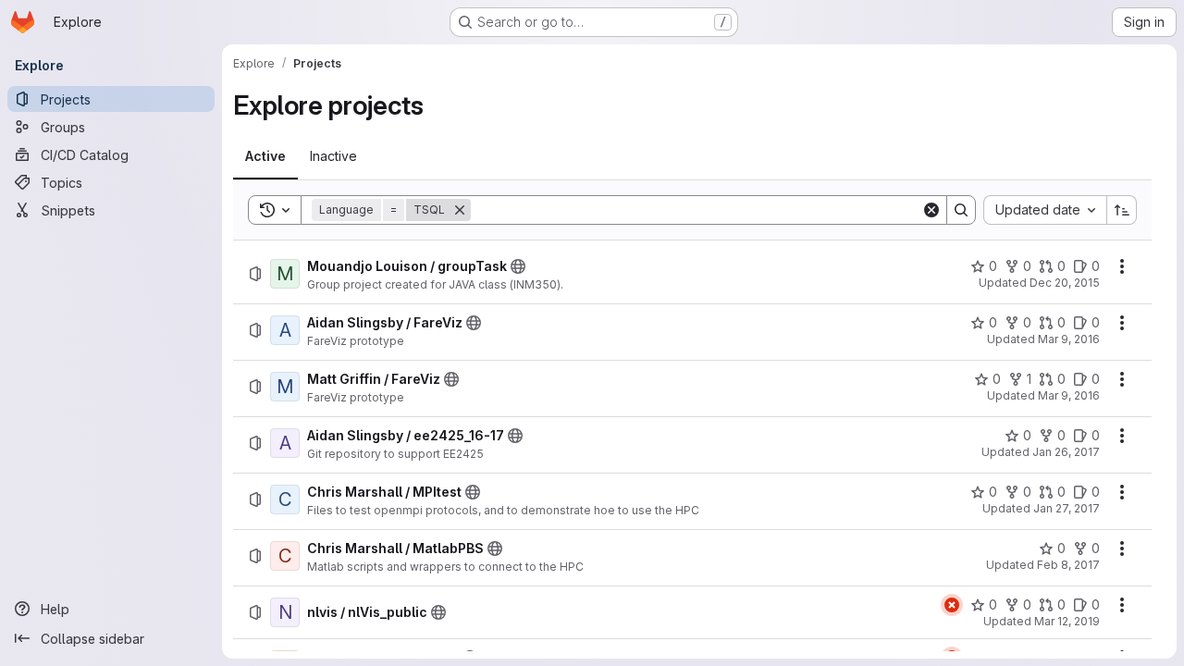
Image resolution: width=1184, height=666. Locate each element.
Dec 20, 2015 (1065, 283)
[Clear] (931, 210)
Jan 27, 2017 (1066, 508)
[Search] (961, 210)
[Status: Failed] (952, 605)
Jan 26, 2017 (1066, 452)
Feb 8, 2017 (1068, 565)
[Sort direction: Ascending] (1122, 210)
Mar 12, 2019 (1067, 621)
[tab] (265, 156)
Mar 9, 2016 (1069, 339)
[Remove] (460, 210)
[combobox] (1044, 210)
